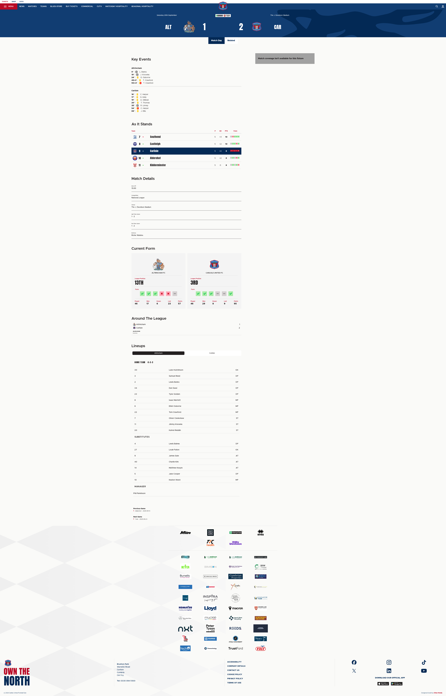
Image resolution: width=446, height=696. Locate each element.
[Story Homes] (260, 639)
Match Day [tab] (216, 41)
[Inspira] (210, 598)
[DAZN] (210, 532)
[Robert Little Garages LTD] (185, 639)
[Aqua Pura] (185, 557)
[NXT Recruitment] (185, 628)
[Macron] (235, 608)
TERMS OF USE (234, 683)
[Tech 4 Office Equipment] (185, 648)
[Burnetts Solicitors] (185, 576)
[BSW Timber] (260, 567)
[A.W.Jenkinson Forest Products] (235, 557)
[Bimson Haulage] (210, 567)
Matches (32, 6)
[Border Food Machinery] (235, 567)
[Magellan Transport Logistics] (260, 608)
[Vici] (260, 648)
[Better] (185, 567)
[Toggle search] (437, 6)
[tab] (158, 353)
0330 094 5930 (126, 681)
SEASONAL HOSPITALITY (142, 6)
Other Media (438, 693)
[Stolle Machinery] (235, 639)
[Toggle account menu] (443, 6)
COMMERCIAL (87, 6)
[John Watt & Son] (235, 598)
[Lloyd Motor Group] (210, 608)
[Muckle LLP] (210, 618)
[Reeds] (235, 628)
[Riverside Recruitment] (260, 628)
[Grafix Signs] (235, 587)
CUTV (21, 1)
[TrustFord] (235, 648)
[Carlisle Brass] (210, 576)
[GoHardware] (210, 587)
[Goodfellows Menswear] (185, 587)
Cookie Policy (234, 674)
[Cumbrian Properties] (235, 576)
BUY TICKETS (71, 6)
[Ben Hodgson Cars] (260, 557)
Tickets (5, 1)
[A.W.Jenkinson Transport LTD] (210, 557)
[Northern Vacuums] (260, 618)
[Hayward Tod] (185, 598)
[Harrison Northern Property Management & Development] (260, 587)
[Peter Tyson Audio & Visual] (210, 628)
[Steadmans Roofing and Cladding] (210, 639)
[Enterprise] (235, 532)
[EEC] (260, 576)
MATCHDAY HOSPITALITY (116, 6)
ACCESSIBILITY (234, 662)
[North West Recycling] (235, 618)
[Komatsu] (185, 608)
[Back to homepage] (223, 6)
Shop (14, 1)
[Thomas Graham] (210, 648)
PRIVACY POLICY (235, 679)
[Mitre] (185, 532)
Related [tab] (231, 41)
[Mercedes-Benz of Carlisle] (185, 618)
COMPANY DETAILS (236, 666)
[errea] (260, 532)
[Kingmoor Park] (260, 598)
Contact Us (233, 670)
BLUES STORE (56, 6)
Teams (43, 6)
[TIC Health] (210, 543)
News (21, 6)
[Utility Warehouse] (235, 543)
